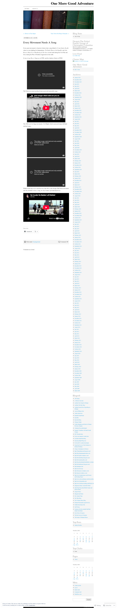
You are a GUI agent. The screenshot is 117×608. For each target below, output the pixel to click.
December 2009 (78, 371)
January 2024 (77, 77)
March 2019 (77, 158)
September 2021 (78, 117)
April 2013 (77, 283)
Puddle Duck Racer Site (80, 504)
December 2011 (78, 318)
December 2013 (78, 266)
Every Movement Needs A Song (39, 42)
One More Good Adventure (72, 3)
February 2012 (78, 314)
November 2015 (78, 215)
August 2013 (77, 274)
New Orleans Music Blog (80, 500)
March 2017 (77, 185)
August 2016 (77, 195)
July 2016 (77, 198)
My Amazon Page (78, 496)
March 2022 (77, 106)
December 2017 (78, 180)
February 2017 (78, 187)
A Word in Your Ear (79, 400)
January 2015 (77, 237)
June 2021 (77, 123)
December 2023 (78, 79)
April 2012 (77, 309)
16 (74, 540)
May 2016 (77, 202)
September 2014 (78, 246)
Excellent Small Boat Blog (80, 438)
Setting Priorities (78, 525)
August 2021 (77, 119)
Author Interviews (79, 413)
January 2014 (77, 263)
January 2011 (77, 342)
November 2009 (78, 373)
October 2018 (78, 167)
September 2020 (78, 136)
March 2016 (77, 206)
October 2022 (78, 95)
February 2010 (78, 366)
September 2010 (78, 351)
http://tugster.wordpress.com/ (81, 473)
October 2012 (78, 296)
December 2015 (78, 213)
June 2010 (77, 358)
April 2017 (77, 182)
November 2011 (78, 320)
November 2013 (78, 268)
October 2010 (78, 349)
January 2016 (77, 211)
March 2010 (77, 364)
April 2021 (77, 128)
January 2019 (77, 163)
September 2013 (78, 272)
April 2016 (77, 204)
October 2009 (78, 375)
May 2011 (77, 333)
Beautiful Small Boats (79, 415)
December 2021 (78, 110)
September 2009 (78, 377)
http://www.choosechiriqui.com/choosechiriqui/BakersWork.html (89, 479)
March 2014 (77, 259)
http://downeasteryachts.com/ (81, 460)
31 (77, 543)
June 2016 (77, 200)
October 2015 (78, 217)
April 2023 (77, 88)
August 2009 (77, 379)
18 (80, 540)
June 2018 (77, 171)
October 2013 (78, 270)
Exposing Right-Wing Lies (80, 440)
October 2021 (78, 114)
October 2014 (78, 244)
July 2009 (77, 382)
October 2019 (78, 152)
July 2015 (77, 224)
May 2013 (77, 281)
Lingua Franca (78, 491)
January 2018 (77, 178)
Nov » (77, 544)
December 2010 (78, 344)
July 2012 (77, 303)
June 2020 (77, 143)
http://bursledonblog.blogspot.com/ (82, 457)
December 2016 (78, 189)
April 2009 (77, 388)
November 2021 (78, 112)
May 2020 (77, 145)
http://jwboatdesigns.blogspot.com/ (82, 464)
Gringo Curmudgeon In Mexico (81, 449)
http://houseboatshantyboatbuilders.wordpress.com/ (86, 462)
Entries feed (77, 589)
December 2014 (78, 239)
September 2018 (78, 169)
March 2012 (77, 312)
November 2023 (78, 82)
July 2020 (77, 141)
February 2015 (78, 235)
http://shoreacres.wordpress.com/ (82, 470)
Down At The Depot (29, 33)
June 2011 (77, 331)
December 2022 (78, 93)
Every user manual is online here (82, 436)
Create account (78, 585)
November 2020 (78, 132)
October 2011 (78, 322)
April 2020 (77, 147)
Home (27, 8)
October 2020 (78, 134)
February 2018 (78, 176)
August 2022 (77, 99)
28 (89, 541)
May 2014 (77, 255)
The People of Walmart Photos (81, 517)
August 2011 (77, 327)
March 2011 (77, 338)
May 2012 (77, 307)
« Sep (74, 544)
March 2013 (77, 285)
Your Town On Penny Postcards (60, 33)
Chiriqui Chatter (78, 422)
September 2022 (78, 97)
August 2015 (77, 222)
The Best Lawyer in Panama (81, 515)
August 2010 (77, 353)
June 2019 (77, 154)
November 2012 (78, 294)
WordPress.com (78, 594)
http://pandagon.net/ (79, 466)
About (35, 8)
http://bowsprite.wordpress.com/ (82, 455)
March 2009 (77, 390)
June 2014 (77, 252)
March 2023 (77, 90)
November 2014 (78, 241)
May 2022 (77, 101)
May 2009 (77, 386)
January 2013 (77, 290)
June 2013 (77, 279)
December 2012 (78, 292)
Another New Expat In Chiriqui (81, 403)
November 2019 (78, 149)
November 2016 (78, 191)
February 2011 (78, 340)
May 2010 (77, 360)
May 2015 (77, 228)
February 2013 (78, 287)
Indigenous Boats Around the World (82, 485)
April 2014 (77, 257)
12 (83, 538)
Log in (76, 587)
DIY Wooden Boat (79, 434)
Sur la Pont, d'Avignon (79, 513)
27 (86, 541)
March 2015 (77, 233)
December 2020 (78, 130)
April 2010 (77, 362)
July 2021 (77, 121)
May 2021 (77, 125)
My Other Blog (78, 498)
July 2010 (77, 355)
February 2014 (78, 261)
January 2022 (77, 108)
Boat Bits (77, 417)
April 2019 (77, 156)
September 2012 (78, 298)
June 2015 (77, 226)
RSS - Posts (77, 69)
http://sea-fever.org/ (79, 468)
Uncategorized (36, 242)
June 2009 (77, 384)
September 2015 (78, 220)
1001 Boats (77, 398)
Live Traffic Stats (76, 55)
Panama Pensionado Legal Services (82, 502)
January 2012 (77, 316)
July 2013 (77, 276)
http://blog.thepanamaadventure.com (82, 453)
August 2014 (77, 248)
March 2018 (77, 174)
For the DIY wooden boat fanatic (82, 443)
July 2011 (77, 329)
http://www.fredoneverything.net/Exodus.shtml (85, 483)
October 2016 (78, 193)
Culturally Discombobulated (81, 428)
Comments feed (78, 592)
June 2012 (77, 305)
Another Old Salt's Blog (80, 405)
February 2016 (78, 209)
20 (86, 540)
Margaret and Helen (79, 493)
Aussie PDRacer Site (79, 411)
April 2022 (77, 103)
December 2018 (78, 165)
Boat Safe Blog (78, 420)
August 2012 (77, 301)
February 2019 (78, 160)
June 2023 (77, 84)
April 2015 (77, 231)
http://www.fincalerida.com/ (81, 481)
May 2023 (77, 86)
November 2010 (78, 347)
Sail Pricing (77, 507)
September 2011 (78, 325)
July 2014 (77, 250)
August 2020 (77, 139)
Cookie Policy (32, 605)
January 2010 (77, 368)
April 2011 (77, 336)
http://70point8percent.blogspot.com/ (82, 451)
